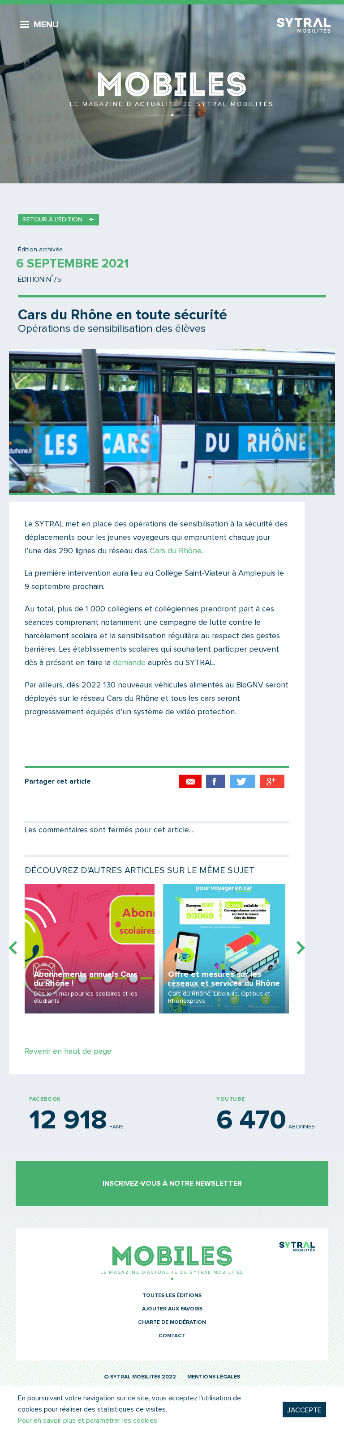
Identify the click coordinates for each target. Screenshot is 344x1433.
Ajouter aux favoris (172, 1309)
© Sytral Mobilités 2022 (140, 1377)
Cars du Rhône (176, 551)
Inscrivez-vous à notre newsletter (172, 1183)
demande (129, 663)
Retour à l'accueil (172, 93)
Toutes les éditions (172, 1295)
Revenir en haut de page (68, 1051)
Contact (172, 1336)
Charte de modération (172, 1322)
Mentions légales (213, 1377)
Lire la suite (90, 948)
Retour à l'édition (52, 219)
